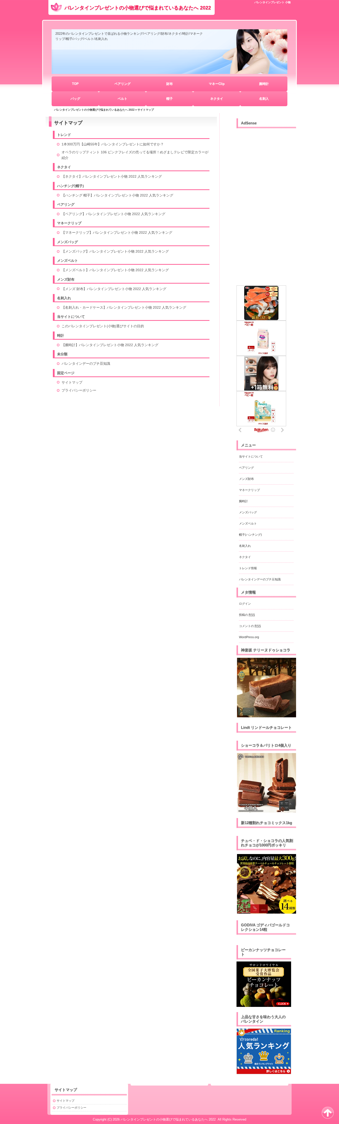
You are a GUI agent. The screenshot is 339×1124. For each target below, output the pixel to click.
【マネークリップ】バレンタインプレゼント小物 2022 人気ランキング (117, 232)
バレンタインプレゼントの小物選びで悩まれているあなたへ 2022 (138, 7)
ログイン (245, 603)
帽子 (169, 98)
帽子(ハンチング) (250, 534)
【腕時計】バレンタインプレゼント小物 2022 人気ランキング (110, 345)
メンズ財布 (65, 279)
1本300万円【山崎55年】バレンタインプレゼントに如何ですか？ (113, 144)
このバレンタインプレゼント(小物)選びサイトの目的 (103, 326)
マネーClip (217, 84)
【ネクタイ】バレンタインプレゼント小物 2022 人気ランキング (112, 176)
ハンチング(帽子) (70, 186)
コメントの (250, 626)
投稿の (247, 615)
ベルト (122, 98)
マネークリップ (69, 223)
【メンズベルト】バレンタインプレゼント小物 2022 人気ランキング (115, 270)
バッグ (75, 98)
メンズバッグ (67, 242)
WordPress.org (249, 637)
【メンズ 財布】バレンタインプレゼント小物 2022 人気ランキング (114, 289)
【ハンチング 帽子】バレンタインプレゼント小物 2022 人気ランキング (117, 195)
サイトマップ (72, 382)
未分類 (62, 354)
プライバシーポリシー (79, 390)
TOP (75, 84)
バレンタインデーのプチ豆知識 (86, 363)
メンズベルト (67, 261)
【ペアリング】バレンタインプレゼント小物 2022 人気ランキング (113, 214)
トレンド (64, 135)
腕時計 (264, 84)
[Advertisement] (266, 204)
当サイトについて (71, 317)
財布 (169, 84)
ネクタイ (216, 98)
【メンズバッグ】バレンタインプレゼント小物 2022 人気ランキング (115, 251)
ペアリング (122, 84)
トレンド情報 (248, 568)
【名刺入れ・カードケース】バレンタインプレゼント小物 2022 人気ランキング (124, 307)
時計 (60, 335)
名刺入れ (64, 298)
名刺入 (264, 98)
